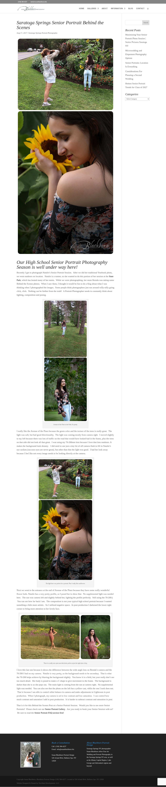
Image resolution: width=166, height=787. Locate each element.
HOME (81, 8)
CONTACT (140, 8)
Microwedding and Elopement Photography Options (136, 54)
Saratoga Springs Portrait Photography (43, 33)
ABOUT (105, 8)
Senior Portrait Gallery (54, 709)
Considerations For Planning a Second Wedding (133, 75)
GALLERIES (91, 8)
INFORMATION (117, 8)
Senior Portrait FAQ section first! (49, 713)
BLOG (130, 8)
